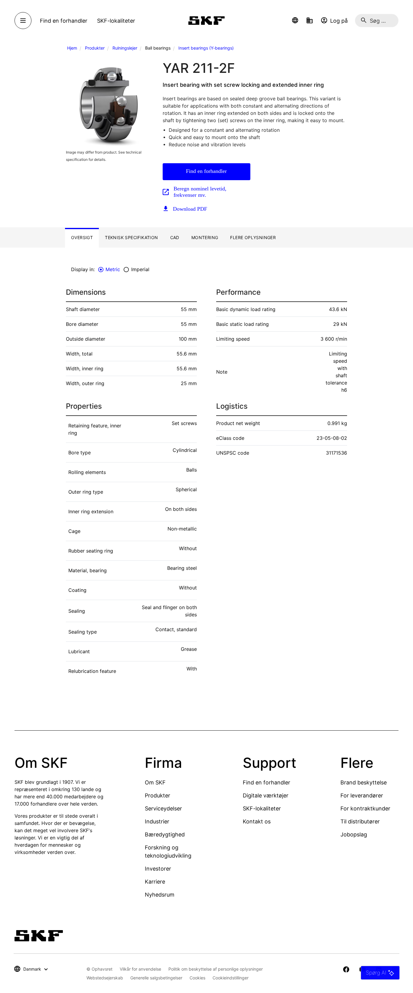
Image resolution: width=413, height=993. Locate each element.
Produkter (95, 47)
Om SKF (155, 782)
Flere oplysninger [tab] (253, 237)
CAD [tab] (174, 237)
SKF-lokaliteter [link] (116, 21)
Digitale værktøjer (265, 795)
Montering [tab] (204, 237)
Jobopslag (353, 834)
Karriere (155, 881)
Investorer (158, 868)
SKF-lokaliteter (262, 808)
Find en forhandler (206, 171)
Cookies (197, 977)
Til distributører (360, 821)
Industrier (157, 821)
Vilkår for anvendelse (140, 969)
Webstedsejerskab (104, 977)
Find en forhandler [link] (63, 21)
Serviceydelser (163, 808)
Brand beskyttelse (363, 782)
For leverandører (361, 795)
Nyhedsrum (159, 894)
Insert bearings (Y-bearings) (206, 47)
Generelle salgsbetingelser (156, 977)
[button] (295, 20)
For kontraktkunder (365, 808)
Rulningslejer (124, 47)
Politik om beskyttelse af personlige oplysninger (215, 969)
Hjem (72, 47)
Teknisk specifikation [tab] (131, 237)
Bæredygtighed (165, 834)
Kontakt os (257, 821)
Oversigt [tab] (82, 237)
